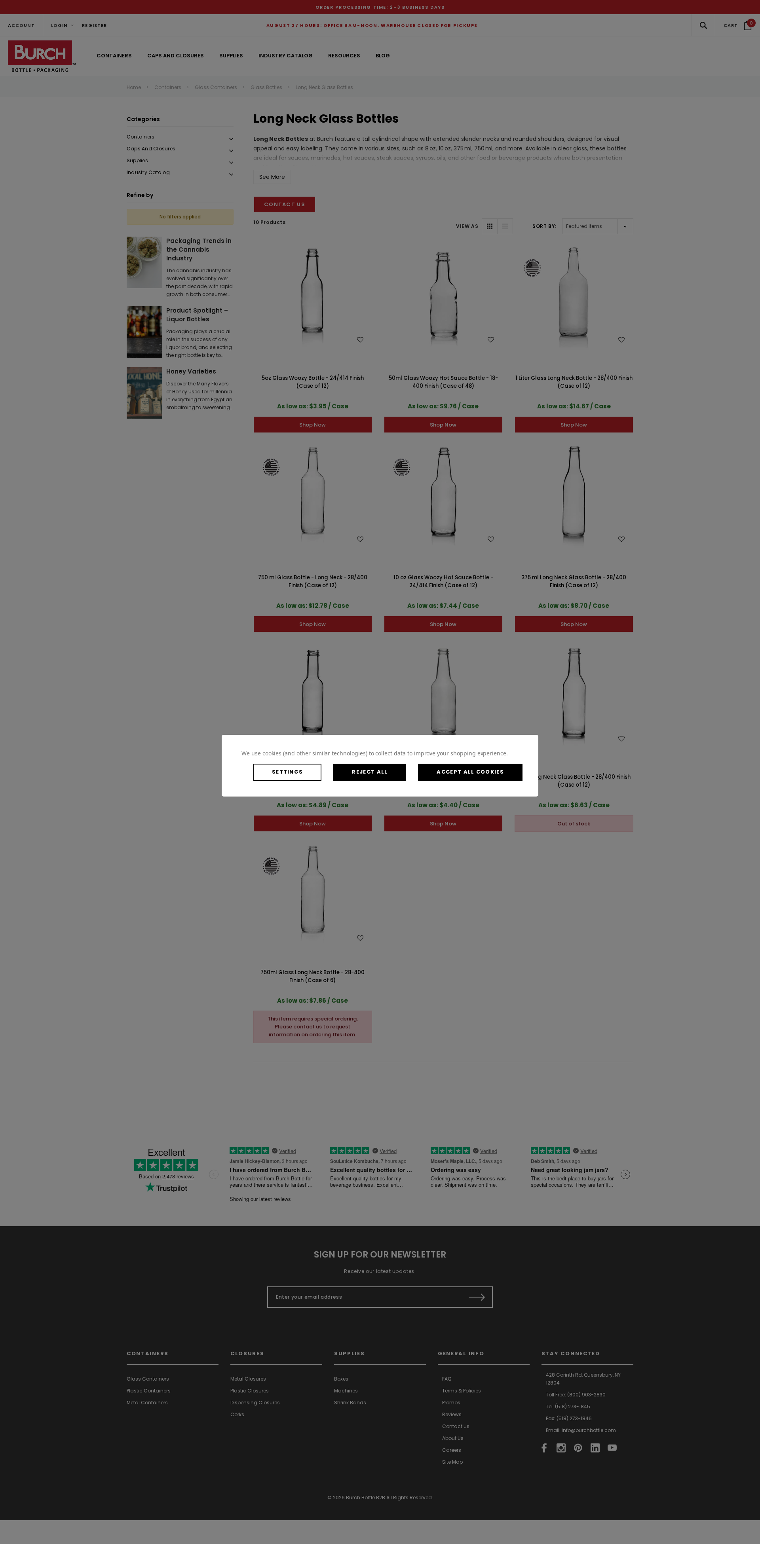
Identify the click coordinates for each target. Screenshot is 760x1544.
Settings (287, 772)
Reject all (370, 772)
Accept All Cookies (470, 772)
